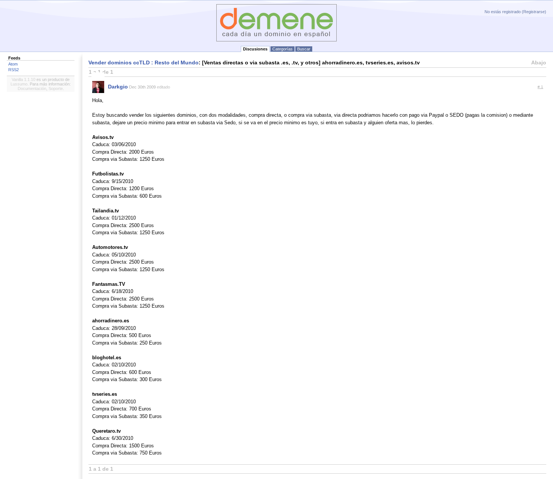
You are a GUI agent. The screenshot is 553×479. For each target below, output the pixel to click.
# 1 (540, 87)
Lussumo (19, 84)
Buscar (303, 49)
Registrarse (534, 11)
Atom (13, 64)
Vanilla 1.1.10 (23, 79)
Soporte (56, 88)
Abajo (538, 62)
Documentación (32, 88)
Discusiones (255, 49)
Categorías (282, 49)
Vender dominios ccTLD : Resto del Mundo (143, 62)
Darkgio (118, 87)
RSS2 (13, 69)
